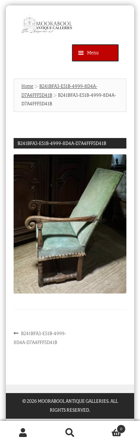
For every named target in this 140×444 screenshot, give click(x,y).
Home (27, 86)
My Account (23, 432)
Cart (107, 426)
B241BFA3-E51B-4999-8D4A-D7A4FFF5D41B (40, 337)
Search (70, 432)
